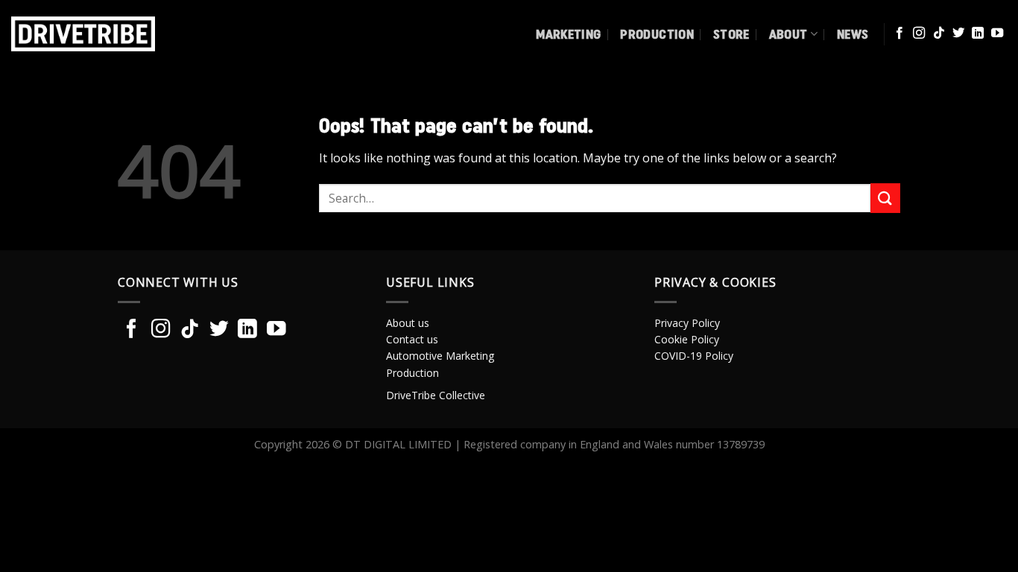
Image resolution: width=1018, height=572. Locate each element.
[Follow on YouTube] (997, 33)
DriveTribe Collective (435, 395)
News (852, 34)
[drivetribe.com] (110, 34)
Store (731, 34)
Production (657, 34)
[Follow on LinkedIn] (978, 33)
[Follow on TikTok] (939, 33)
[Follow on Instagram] (919, 33)
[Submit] (885, 197)
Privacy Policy (687, 323)
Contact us (412, 339)
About (788, 34)
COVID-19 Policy (693, 356)
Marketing (568, 34)
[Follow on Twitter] (958, 33)
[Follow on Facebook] (899, 33)
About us (407, 323)
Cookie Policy (686, 339)
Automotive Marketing (440, 356)
